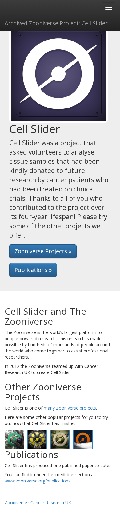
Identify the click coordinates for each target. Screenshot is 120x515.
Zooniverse (16, 502)
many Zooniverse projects (70, 408)
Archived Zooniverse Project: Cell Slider (56, 23)
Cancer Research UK (50, 502)
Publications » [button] (33, 269)
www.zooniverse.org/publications (37, 481)
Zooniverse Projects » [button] (42, 251)
